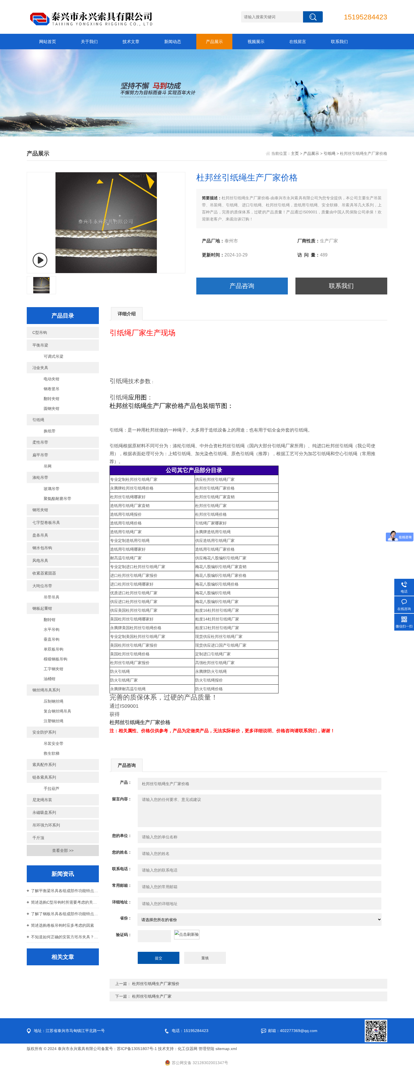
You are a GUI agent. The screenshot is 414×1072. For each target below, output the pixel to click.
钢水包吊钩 (42, 548)
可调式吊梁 (53, 356)
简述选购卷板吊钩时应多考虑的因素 (62, 925)
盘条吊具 (40, 535)
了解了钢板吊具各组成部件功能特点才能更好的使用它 (65, 914)
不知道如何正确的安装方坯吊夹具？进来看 (65, 937)
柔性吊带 (40, 442)
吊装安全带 (53, 743)
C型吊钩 (39, 332)
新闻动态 (172, 41)
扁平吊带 (40, 455)
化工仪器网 (187, 1048)
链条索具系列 (44, 777)
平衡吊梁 (40, 345)
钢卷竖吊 (51, 389)
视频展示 (256, 41)
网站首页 (47, 41)
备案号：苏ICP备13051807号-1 (129, 1048)
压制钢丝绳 (53, 701)
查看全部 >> (63, 850)
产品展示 (214, 41)
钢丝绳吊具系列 (46, 690)
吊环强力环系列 (46, 825)
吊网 (48, 466)
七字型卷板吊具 (46, 522)
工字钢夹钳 (53, 669)
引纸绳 (329, 153)
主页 (295, 153)
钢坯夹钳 (40, 510)
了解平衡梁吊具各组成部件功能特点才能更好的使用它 (65, 890)
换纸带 (49, 431)
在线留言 (297, 41)
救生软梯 (51, 753)
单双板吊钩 (53, 649)
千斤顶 (38, 838)
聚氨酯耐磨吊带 (57, 498)
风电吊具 (40, 560)
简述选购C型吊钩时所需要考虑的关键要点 (65, 902)
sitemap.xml (226, 1048)
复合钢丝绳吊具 (57, 711)
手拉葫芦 (51, 788)
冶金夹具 (40, 367)
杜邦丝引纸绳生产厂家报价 (155, 983)
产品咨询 (242, 285)
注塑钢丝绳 (53, 721)
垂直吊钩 (51, 639)
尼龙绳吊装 (42, 800)
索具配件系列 (44, 764)
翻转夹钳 (51, 398)
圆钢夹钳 (51, 408)
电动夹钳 (51, 379)
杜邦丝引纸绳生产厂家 (152, 996)
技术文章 (131, 41)
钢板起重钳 (42, 608)
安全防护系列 (44, 732)
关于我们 (89, 41)
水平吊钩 (51, 629)
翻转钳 (49, 619)
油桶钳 (49, 678)
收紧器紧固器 (44, 573)
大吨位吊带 (42, 586)
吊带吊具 (51, 597)
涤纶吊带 (40, 477)
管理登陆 (206, 1048)
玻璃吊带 (51, 488)
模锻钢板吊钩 (55, 659)
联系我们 (339, 41)
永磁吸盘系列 (44, 812)
